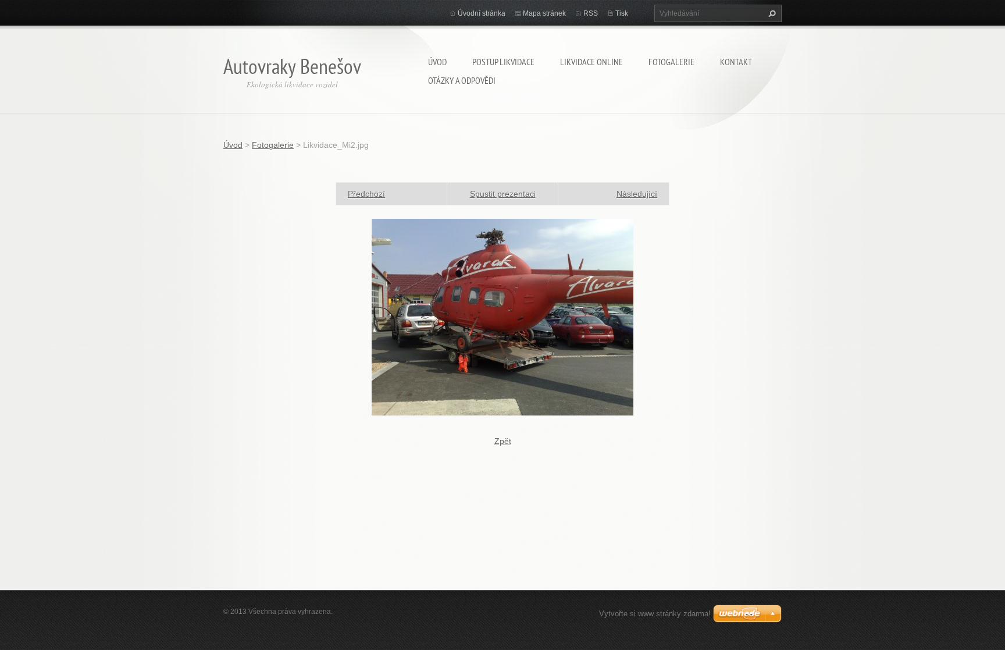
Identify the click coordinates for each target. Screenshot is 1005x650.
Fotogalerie (671, 62)
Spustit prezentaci (503, 193)
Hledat (770, 13)
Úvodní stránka (481, 13)
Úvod (437, 62)
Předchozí (366, 193)
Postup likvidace (503, 62)
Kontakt (736, 62)
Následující (636, 193)
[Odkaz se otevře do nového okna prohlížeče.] (502, 316)
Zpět (502, 441)
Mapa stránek (544, 13)
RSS (590, 13)
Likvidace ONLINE (591, 62)
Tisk (621, 13)
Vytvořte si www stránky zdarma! (655, 613)
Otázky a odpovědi (462, 80)
